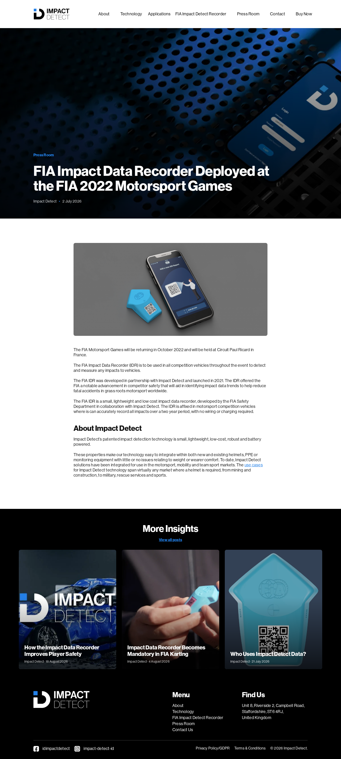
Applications (159, 14)
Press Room (248, 14)
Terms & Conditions (250, 748)
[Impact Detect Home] (51, 14)
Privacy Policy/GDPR (213, 748)
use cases (253, 465)
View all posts (170, 540)
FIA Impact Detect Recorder (200, 14)
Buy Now (304, 14)
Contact (277, 14)
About (103, 14)
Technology (131, 14)
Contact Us (182, 729)
